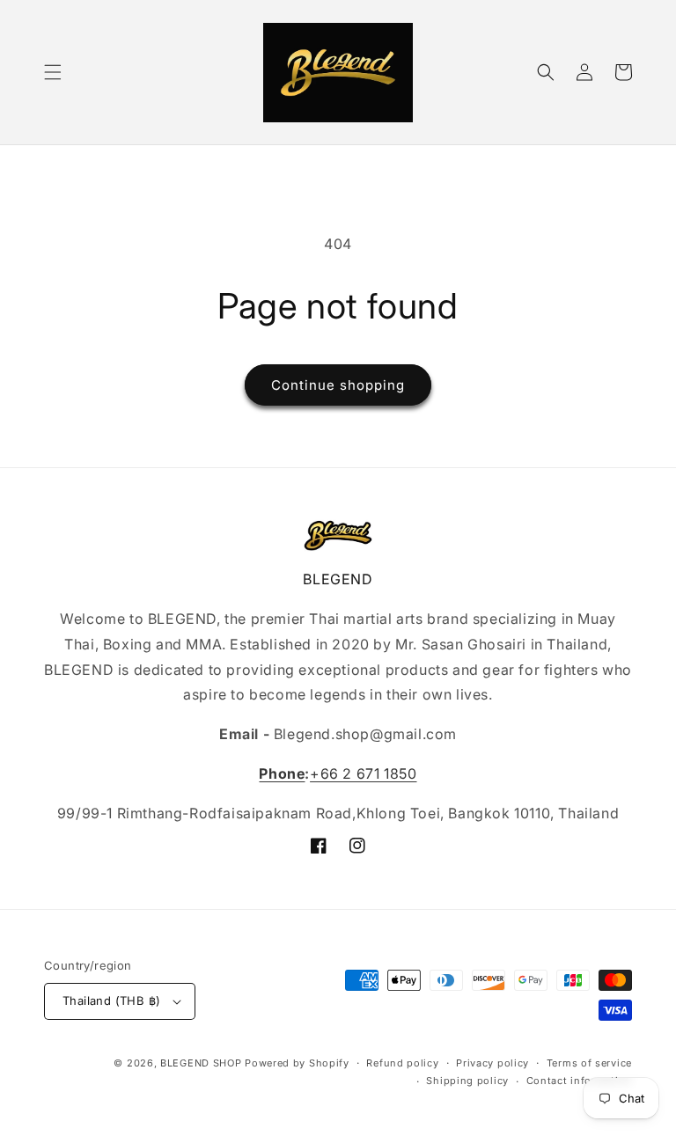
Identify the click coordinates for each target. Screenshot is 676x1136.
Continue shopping (338, 385)
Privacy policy (492, 1063)
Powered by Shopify (297, 1063)
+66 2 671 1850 (363, 773)
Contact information (579, 1080)
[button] (52, 72)
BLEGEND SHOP (202, 1063)
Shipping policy (467, 1080)
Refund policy (402, 1063)
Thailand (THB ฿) (111, 1000)
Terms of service (589, 1063)
